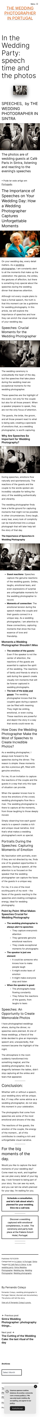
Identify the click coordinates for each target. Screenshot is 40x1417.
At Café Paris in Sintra (17, 1264)
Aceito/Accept (17, 1408)
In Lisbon (18, 1261)
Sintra (34, 1261)
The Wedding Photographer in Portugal (20, 13)
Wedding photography (23, 1273)
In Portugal (27, 1261)
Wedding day (19, 1270)
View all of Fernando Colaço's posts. (16, 1302)
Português (7, 184)
